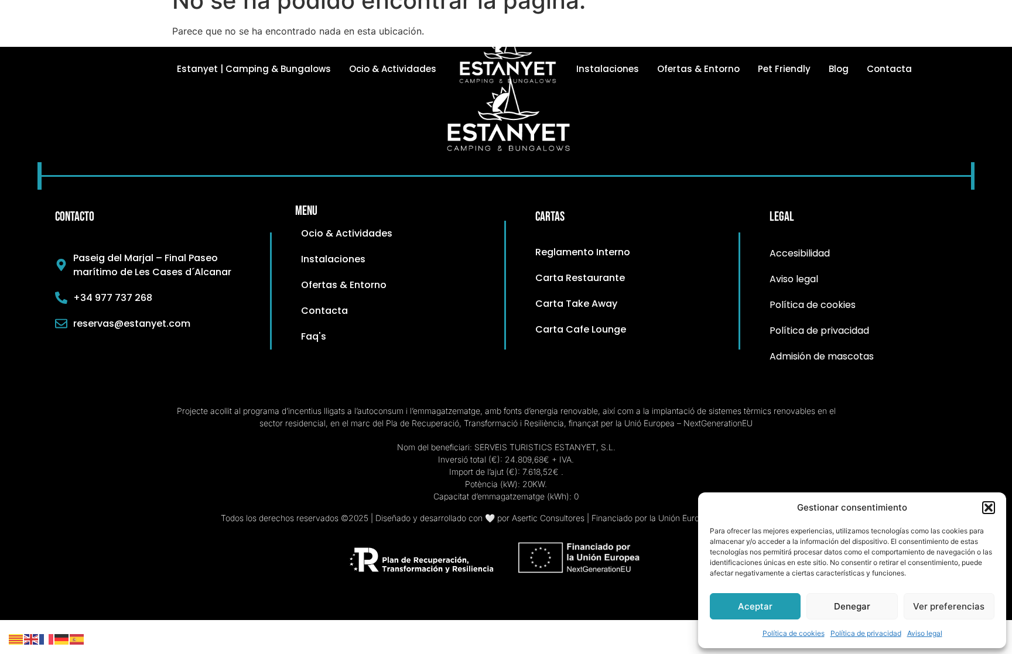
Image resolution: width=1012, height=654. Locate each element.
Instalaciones (607, 69)
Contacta (889, 69)
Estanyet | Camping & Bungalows (254, 69)
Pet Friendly (784, 69)
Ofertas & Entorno (698, 69)
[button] (988, 507)
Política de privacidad (865, 633)
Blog (839, 69)
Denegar (852, 606)
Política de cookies (794, 633)
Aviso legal (924, 633)
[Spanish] (77, 638)
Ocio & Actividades (392, 69)
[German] (62, 638)
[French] (46, 638)
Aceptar (755, 606)
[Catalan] (16, 638)
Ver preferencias (948, 606)
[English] (31, 638)
